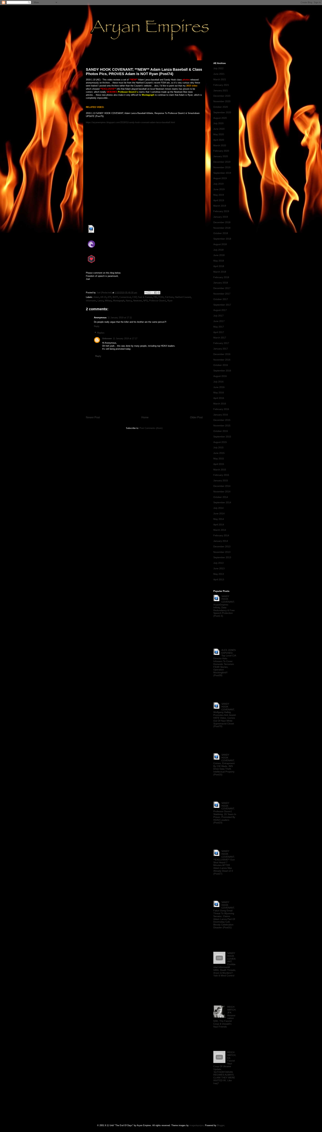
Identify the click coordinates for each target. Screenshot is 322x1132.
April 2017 (218, 332)
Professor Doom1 (157, 300)
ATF (109, 297)
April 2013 (218, 579)
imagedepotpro (196, 1125)
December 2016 (221, 354)
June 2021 (219, 74)
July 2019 (218, 183)
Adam (96, 297)
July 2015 (218, 447)
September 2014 (222, 502)
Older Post (196, 417)
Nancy (129, 300)
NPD (145, 300)
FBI (155, 297)
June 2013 (219, 568)
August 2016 (220, 376)
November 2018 (221, 228)
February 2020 (221, 150)
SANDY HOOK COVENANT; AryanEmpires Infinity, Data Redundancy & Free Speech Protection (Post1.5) (224, 606)
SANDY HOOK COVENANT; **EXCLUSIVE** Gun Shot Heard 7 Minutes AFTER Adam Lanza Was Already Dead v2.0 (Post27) (224, 862)
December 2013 (221, 546)
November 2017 (221, 293)
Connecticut (125, 297)
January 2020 (220, 156)
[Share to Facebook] (155, 292)
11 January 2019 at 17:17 (125, 338)
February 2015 (221, 475)
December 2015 (221, 420)
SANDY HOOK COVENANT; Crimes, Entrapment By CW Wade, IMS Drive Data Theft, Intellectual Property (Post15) (224, 764)
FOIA (161, 297)
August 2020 (220, 118)
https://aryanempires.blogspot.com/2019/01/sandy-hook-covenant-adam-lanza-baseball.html (130, 122)
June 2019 (219, 189)
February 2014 (221, 535)
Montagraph (118, 300)
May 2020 (218, 134)
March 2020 (219, 145)
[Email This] (146, 292)
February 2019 (221, 211)
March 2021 (219, 79)
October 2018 (220, 233)
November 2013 (221, 552)
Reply (96, 326)
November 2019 (221, 167)
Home (145, 417)
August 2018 (220, 244)
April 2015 (218, 464)
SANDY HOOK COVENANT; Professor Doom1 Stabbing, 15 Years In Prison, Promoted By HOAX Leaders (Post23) (224, 813)
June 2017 (219, 321)
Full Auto (169, 297)
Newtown (137, 300)
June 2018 (219, 255)
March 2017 (219, 337)
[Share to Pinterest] (158, 292)
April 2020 (218, 140)
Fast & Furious (145, 297)
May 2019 (218, 194)
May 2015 (218, 458)
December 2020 (221, 95)
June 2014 (219, 513)
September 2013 (222, 557)
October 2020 (220, 107)
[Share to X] (152, 292)
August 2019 (220, 178)
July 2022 (218, 68)
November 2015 (221, 425)
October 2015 (220, 431)
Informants (91, 300)
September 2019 (222, 173)
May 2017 (218, 326)
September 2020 (222, 112)
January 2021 (220, 90)
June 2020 (219, 128)
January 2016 (220, 414)
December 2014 (221, 486)
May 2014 (218, 519)
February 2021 (221, 85)
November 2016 (221, 359)
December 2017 (221, 288)
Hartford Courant (183, 297)
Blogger (220, 1125)
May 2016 (218, 392)
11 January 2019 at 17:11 (120, 317)
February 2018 (221, 277)
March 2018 (219, 271)
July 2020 (218, 123)
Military (108, 300)
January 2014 (220, 541)
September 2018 (222, 238)
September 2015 (222, 436)
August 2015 (220, 442)
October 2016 (220, 365)
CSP (134, 297)
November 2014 (221, 491)
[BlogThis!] (149, 292)
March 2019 (219, 205)
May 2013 (218, 574)
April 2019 (218, 200)
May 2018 (218, 260)
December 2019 (221, 161)
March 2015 (219, 469)
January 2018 (220, 282)
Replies (100, 333)
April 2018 (218, 266)
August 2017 (220, 310)
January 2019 (220, 216)
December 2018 (221, 222)
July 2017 (218, 315)
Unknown (107, 338)
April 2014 (218, 524)
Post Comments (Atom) (151, 428)
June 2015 (219, 453)
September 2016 (222, 370)
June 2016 (219, 387)
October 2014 (220, 497)
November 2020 (221, 101)
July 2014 (218, 508)
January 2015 (220, 480)
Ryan (169, 300)
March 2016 (219, 403)
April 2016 (218, 398)
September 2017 (222, 304)
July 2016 (218, 381)
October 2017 (220, 299)
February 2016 (221, 409)
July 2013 (218, 563)
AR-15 (103, 297)
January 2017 (220, 348)
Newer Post (93, 417)
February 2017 (221, 343)
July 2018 (218, 249)
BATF (115, 297)
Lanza (100, 300)
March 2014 (219, 530)
